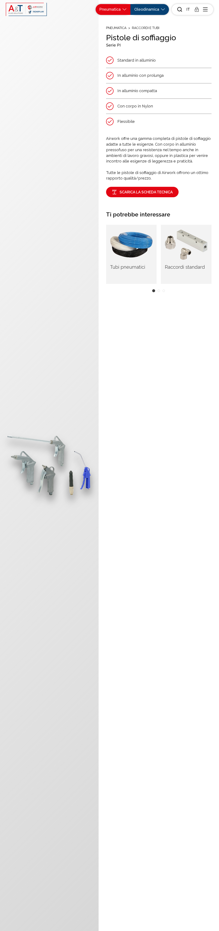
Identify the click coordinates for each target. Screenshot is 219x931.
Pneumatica (116, 28)
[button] (188, 9)
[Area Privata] (196, 9)
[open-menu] (205, 9)
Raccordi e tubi (145, 28)
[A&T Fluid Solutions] (26, 9)
